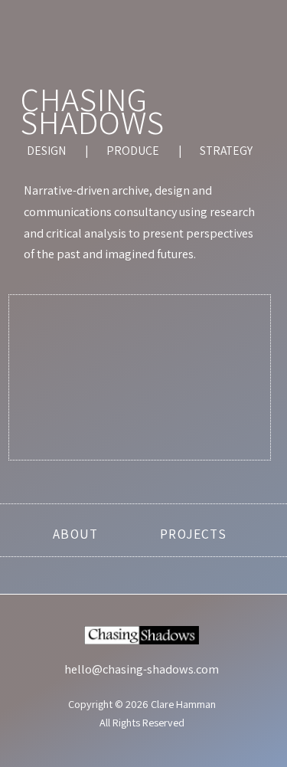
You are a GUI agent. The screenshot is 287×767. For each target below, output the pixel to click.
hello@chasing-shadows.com (141, 668)
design (46, 151)
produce (132, 151)
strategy (226, 151)
